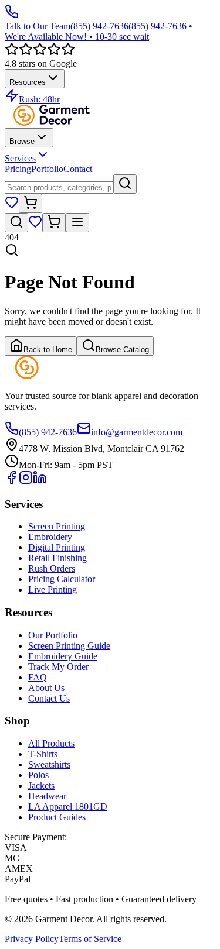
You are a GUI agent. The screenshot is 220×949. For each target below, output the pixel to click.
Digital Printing (56, 547)
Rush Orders (51, 568)
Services (20, 158)
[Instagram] (26, 481)
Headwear (47, 796)
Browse (22, 141)
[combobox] (59, 187)
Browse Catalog (122, 349)
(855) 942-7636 (48, 432)
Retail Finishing (57, 558)
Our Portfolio (52, 635)
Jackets (41, 785)
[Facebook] (12, 481)
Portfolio (47, 169)
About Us (46, 688)
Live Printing (52, 589)
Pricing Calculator (61, 579)
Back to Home (47, 349)
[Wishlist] (12, 206)
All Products (51, 743)
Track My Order (58, 667)
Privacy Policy (32, 939)
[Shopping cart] (30, 203)
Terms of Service (90, 939)
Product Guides (57, 817)
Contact (77, 169)
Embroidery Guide (62, 656)
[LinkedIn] (40, 481)
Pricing (18, 169)
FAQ (37, 677)
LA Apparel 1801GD (67, 807)
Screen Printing (56, 526)
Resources (27, 82)
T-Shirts (42, 754)
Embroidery (50, 537)
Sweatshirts (49, 764)
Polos (38, 775)
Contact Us (49, 698)
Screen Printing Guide (69, 646)
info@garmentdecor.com (136, 432)
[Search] (125, 184)
